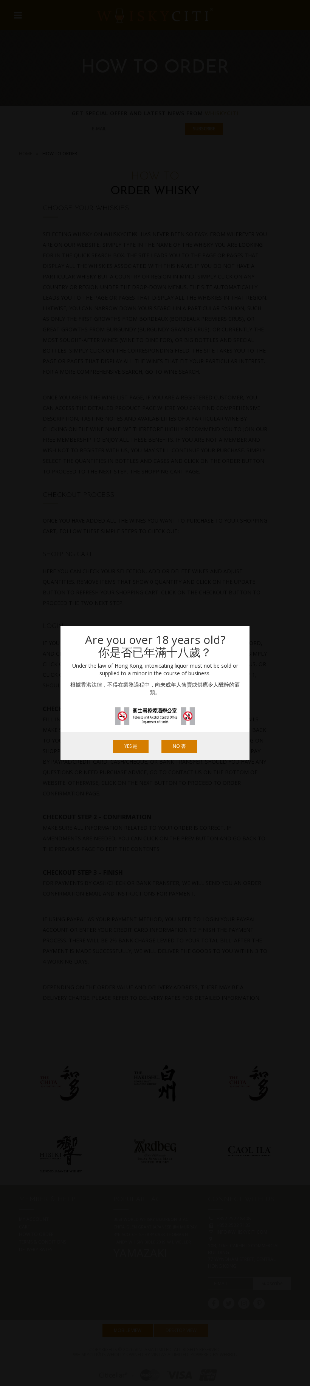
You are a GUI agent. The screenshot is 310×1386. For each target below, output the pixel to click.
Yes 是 (130, 746)
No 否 (179, 746)
